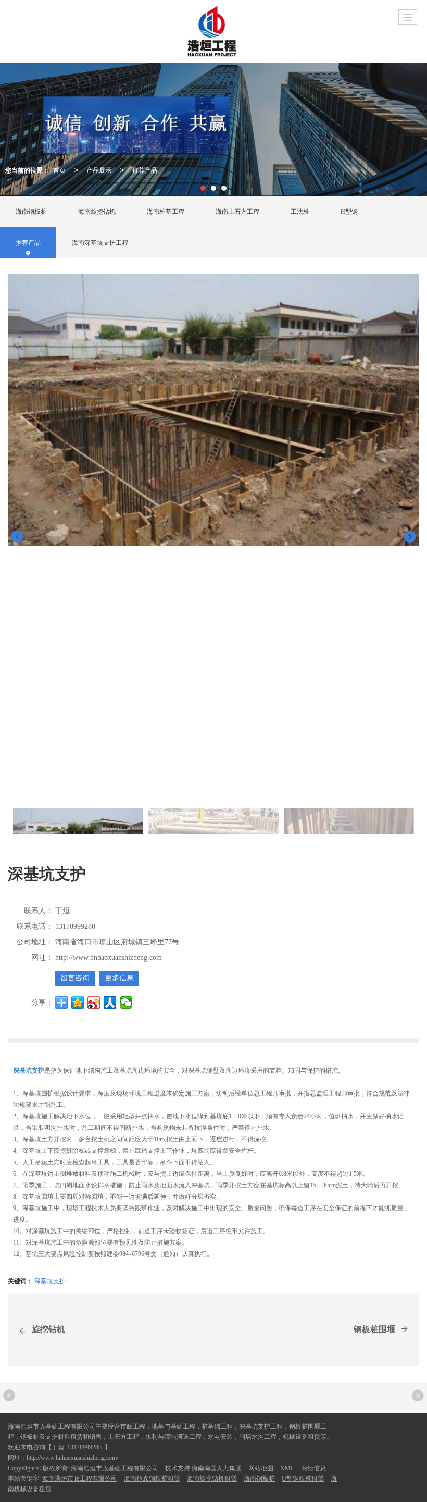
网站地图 (260, 1468)
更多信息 (119, 978)
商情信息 (313, 1468)
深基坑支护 (50, 1280)
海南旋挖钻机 (97, 211)
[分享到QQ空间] (77, 1002)
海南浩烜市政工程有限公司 (79, 1478)
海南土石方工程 (237, 211)
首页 (59, 169)
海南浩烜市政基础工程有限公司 (114, 1468)
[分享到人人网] (110, 1002)
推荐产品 (144, 169)
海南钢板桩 (31, 211)
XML (287, 1468)
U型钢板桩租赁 (303, 1478)
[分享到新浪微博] (94, 1002)
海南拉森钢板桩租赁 (152, 1478)
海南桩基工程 (165, 211)
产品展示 (98, 169)
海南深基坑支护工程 (100, 243)
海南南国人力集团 (217, 1468)
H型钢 (349, 211)
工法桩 (300, 211)
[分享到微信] (126, 1002)
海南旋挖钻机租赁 (212, 1478)
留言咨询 (75, 978)
